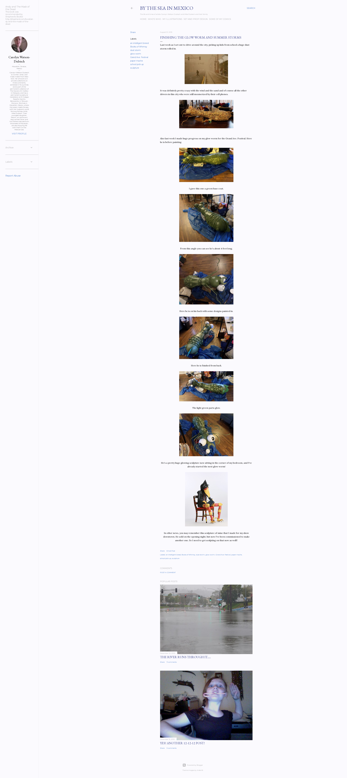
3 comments (171, 748)
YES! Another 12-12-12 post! (182, 743)
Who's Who (154, 19)
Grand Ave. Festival (139, 57)
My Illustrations (172, 19)
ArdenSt (200, 770)
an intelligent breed (139, 43)
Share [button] (133, 32)
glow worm (135, 54)
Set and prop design (196, 19)
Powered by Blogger (195, 765)
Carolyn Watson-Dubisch (19, 59)
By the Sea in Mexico (166, 8)
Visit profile (19, 133)
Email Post (171, 551)
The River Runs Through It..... (185, 657)
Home (143, 19)
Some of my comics (220, 19)
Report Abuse (13, 175)
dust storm (135, 50)
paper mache (136, 61)
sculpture (134, 68)
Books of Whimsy (138, 46)
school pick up (137, 64)
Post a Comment (168, 572)
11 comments (172, 662)
